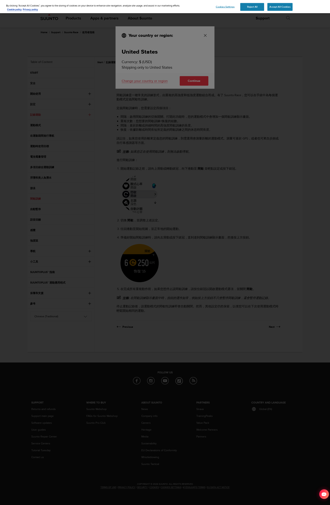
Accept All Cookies (279, 6)
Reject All (252, 6)
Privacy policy (30, 9)
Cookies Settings (225, 6)
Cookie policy (14, 9)
